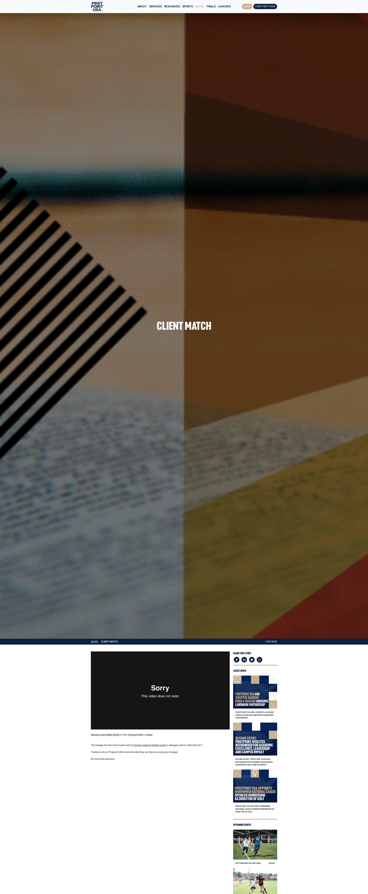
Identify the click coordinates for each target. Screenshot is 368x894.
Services (155, 6)
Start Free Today (265, 6)
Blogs (199, 6)
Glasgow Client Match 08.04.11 (106, 734)
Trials (211, 6)
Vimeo (149, 734)
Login (247, 6)
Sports (187, 6)
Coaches (224, 6)
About (142, 6)
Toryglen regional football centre (149, 745)
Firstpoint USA (135, 734)
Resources (172, 6)
